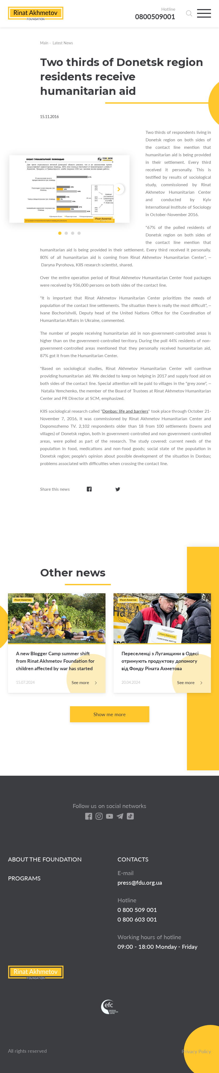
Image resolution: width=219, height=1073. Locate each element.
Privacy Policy (196, 1051)
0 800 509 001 (137, 909)
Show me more (109, 714)
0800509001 (155, 17)
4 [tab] (79, 233)
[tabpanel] (69, 189)
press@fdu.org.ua (140, 882)
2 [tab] (66, 233)
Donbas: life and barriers (125, 410)
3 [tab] (72, 233)
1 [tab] (59, 233)
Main (44, 43)
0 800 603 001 (137, 919)
